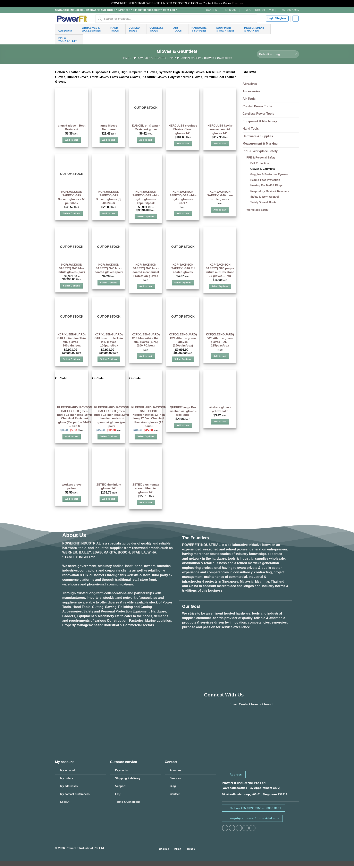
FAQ (117, 794)
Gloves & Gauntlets (262, 168)
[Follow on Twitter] (239, 828)
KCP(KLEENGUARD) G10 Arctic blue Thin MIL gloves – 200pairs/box (71, 340)
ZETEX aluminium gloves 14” (108, 486)
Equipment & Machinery (260, 121)
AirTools (177, 29)
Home (125, 58)
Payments (121, 770)
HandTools (114, 29)
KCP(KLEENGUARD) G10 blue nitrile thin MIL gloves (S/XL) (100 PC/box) (146, 340)
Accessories (251, 91)
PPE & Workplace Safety (149, 58)
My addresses (69, 786)
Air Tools (249, 98)
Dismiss (237, 3)
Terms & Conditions (127, 801)
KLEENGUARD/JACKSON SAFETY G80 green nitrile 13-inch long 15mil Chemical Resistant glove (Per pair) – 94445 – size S (74, 417)
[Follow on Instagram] (232, 828)
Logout (64, 801)
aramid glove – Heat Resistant (71, 127)
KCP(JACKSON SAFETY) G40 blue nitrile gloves (220, 195)
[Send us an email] (245, 828)
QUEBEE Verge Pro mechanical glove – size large (182, 411)
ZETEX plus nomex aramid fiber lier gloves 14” (146, 488)
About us (175, 770)
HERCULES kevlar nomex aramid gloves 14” (220, 129)
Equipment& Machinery (225, 29)
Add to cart (71, 140)
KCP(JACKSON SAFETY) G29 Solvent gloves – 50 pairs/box (71, 197)
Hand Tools (251, 128)
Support (120, 786)
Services (175, 778)
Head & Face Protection (265, 179)
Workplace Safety (257, 209)
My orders (66, 778)
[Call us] (252, 828)
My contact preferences (75, 794)
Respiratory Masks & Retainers (269, 191)
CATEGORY (65, 30)
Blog (173, 786)
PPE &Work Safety (67, 39)
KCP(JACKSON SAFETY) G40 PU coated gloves (183, 268)
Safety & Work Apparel (264, 196)
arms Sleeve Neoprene (108, 127)
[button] (295, 19)
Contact (174, 794)
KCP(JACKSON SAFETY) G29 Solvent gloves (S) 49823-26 (108, 197)
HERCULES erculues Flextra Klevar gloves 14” (183, 129)
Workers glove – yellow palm (220, 409)
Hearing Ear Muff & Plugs (266, 185)
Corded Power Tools (257, 106)
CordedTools (134, 29)
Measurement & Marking (260, 143)
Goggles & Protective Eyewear (269, 174)
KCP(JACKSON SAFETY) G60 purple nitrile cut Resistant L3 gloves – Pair (220, 270)
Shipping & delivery (127, 778)
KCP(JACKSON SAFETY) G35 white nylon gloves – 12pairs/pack (145, 197)
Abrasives (250, 83)
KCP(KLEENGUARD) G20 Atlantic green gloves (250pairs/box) (183, 340)
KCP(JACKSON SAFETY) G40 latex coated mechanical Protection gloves (146, 270)
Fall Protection (259, 163)
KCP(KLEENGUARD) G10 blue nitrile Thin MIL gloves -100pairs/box (108, 340)
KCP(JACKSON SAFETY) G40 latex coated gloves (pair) (109, 268)
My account (67, 770)
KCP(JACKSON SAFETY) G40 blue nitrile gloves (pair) (71, 268)
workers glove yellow (72, 486)
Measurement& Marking (254, 29)
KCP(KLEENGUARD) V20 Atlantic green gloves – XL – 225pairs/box (220, 340)
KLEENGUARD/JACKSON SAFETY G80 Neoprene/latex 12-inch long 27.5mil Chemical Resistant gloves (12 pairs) (148, 417)
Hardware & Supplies (258, 136)
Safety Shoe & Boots (263, 202)
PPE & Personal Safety (185, 58)
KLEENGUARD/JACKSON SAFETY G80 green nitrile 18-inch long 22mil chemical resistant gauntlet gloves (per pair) (111, 417)
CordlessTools (157, 29)
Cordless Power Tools (258, 113)
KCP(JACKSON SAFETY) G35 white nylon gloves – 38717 (182, 197)
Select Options (71, 213)
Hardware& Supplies (199, 29)
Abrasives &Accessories (91, 29)
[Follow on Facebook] (225, 828)
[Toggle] (296, 151)
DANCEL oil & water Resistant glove (146, 127)
